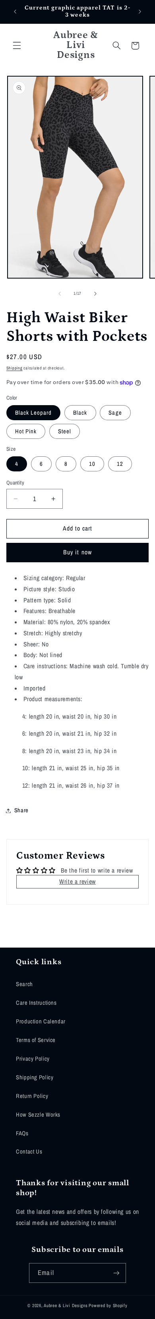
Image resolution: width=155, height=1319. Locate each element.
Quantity (15, 482)
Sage (115, 413)
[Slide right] (95, 293)
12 (120, 464)
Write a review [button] (77, 881)
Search (24, 984)
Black (80, 413)
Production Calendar (41, 1021)
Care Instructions (36, 1003)
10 (92, 464)
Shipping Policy (34, 1077)
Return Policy (32, 1096)
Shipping (14, 368)
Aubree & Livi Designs (65, 1305)
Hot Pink (26, 431)
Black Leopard (33, 413)
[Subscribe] (116, 1272)
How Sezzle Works (38, 1115)
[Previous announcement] (15, 11)
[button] (17, 46)
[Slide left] (59, 293)
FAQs (22, 1133)
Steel (64, 431)
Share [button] (21, 810)
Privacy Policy (33, 1059)
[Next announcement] (140, 11)
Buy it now (77, 552)
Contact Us (29, 1152)
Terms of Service (36, 1040)
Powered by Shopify (108, 1305)
